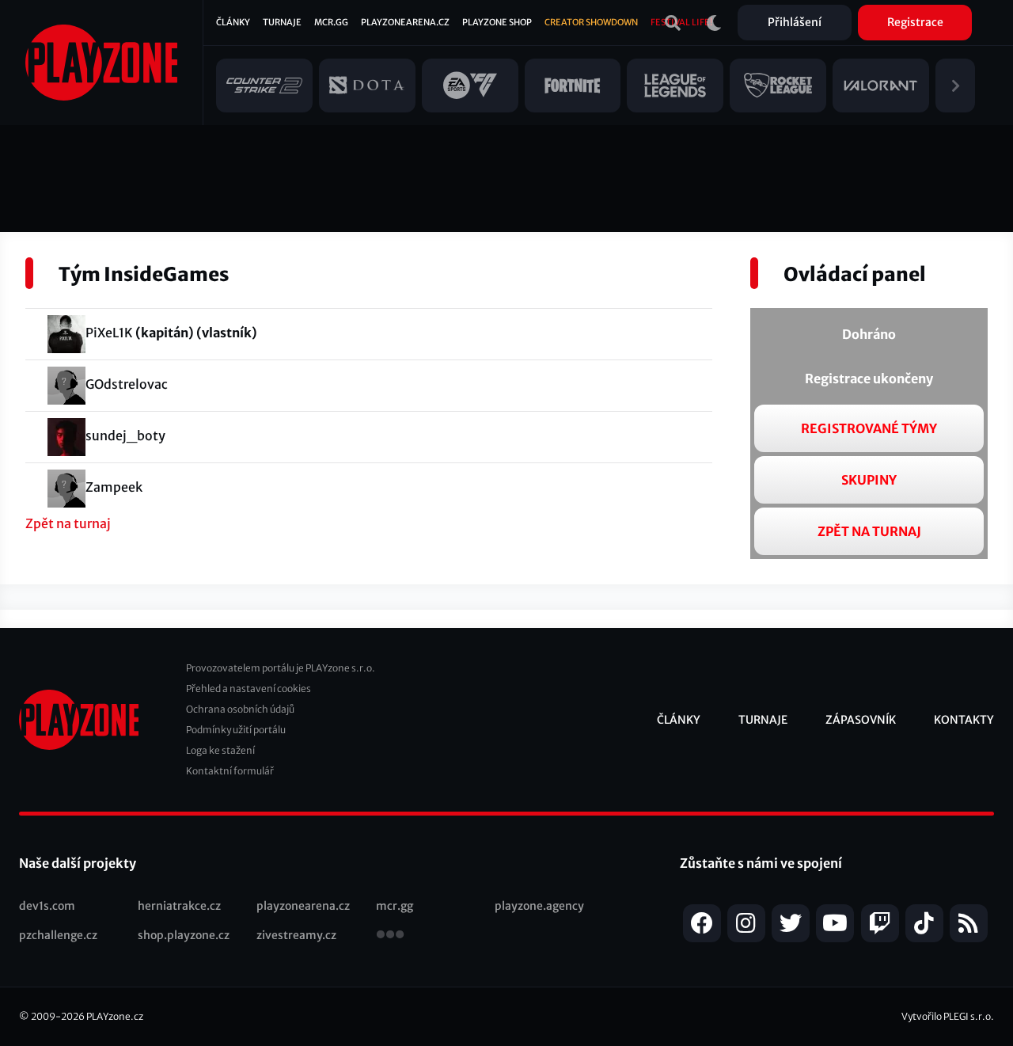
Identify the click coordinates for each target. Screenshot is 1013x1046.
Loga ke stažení (220, 750)
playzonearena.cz (303, 906)
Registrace (915, 22)
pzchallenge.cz (58, 935)
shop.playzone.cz (184, 935)
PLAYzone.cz (114, 1016)
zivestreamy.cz (296, 935)
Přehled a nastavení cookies (248, 688)
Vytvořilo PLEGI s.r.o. (947, 1016)
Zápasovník (860, 720)
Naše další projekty (77, 863)
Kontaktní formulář (230, 771)
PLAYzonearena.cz (405, 22)
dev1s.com (47, 906)
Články (233, 22)
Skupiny (869, 480)
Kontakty (964, 720)
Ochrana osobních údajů (240, 709)
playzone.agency (539, 906)
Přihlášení (794, 22)
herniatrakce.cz (179, 906)
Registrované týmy (869, 428)
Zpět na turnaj (68, 523)
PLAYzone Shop (497, 22)
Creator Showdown (591, 22)
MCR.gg (331, 22)
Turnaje (282, 22)
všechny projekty (390, 936)
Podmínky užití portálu (236, 730)
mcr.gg (394, 906)
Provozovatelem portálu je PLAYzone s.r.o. (280, 668)
